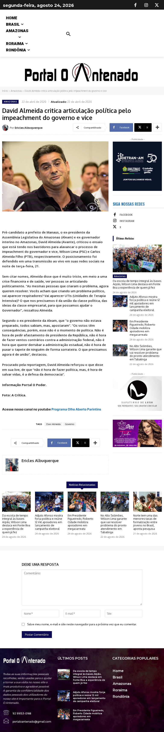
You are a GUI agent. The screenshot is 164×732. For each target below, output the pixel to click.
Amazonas (16, 90)
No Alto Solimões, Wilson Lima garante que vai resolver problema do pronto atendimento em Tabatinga (146, 352)
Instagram (127, 221)
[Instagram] (146, 5)
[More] (157, 127)
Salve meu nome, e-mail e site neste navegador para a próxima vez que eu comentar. (82, 624)
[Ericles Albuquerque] (6, 127)
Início (5, 90)
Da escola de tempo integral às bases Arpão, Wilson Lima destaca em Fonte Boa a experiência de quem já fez (137, 284)
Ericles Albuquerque (28, 127)
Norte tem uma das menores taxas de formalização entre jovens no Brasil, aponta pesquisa (145, 522)
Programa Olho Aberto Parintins (76, 409)
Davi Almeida (53, 424)
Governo (69, 424)
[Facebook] (135, 5)
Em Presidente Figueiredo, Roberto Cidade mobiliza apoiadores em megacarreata (142, 328)
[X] (156, 5)
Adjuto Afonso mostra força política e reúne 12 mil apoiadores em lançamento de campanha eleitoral (145, 303)
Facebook (126, 214)
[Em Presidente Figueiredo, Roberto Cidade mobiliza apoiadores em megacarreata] (120, 326)
